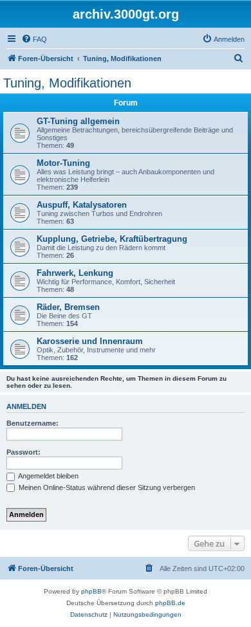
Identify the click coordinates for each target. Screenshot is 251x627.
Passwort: (23, 452)
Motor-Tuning (63, 163)
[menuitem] (34, 39)
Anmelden (26, 406)
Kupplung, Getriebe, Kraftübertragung (112, 239)
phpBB (91, 591)
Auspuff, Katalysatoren (82, 205)
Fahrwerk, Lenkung (75, 273)
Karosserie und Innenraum (90, 341)
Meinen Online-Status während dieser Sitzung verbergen (106, 487)
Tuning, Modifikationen (67, 83)
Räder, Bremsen (68, 307)
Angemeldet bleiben (48, 476)
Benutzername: (32, 423)
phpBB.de (170, 602)
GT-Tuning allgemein (78, 121)
